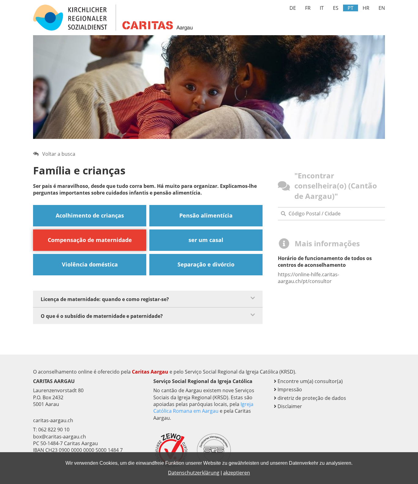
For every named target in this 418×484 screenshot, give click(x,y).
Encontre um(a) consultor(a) (309, 381)
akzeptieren (236, 472)
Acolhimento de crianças (90, 215)
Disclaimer (289, 406)
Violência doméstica (90, 264)
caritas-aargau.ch (53, 420)
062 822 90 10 (53, 429)
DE (292, 8)
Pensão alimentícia (206, 215)
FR (308, 8)
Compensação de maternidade (90, 240)
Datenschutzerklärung (193, 472)
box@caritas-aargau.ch (59, 436)
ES (335, 8)
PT (350, 8)
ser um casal (205, 240)
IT (322, 8)
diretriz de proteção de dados (311, 398)
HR (366, 8)
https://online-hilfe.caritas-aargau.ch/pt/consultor (308, 278)
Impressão (289, 389)
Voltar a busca (57, 154)
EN (382, 8)
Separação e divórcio (205, 264)
